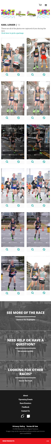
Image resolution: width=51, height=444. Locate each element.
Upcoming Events (25, 399)
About (25, 395)
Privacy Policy (19, 426)
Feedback (25, 407)
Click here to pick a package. (12, 33)
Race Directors (25, 403)
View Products (8, 441)
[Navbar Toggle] (46, 5)
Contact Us (25, 411)
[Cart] (40, 5)
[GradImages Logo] (13, 7)
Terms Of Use (32, 426)
